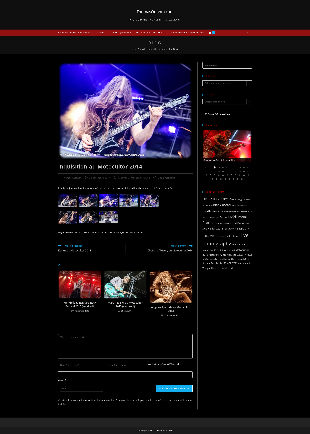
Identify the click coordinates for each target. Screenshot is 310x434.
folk (230, 217)
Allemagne (238, 199)
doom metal (227, 211)
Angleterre (207, 205)
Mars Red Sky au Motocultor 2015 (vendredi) (125, 304)
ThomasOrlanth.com (155, 11)
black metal (75, 232)
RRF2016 (233, 263)
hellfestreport (233, 236)
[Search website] (248, 33)
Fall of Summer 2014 (242, 211)
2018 (221, 199)
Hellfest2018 (208, 236)
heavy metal (228, 223)
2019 (228, 199)
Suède (247, 263)
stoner (241, 263)
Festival (122, 177)
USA (141, 232)
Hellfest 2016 (229, 229)
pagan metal (244, 254)
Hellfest (237, 223)
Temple (206, 268)
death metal (211, 211)
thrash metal (219, 268)
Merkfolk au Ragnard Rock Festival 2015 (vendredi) (80, 304)
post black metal (217, 259)
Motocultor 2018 (217, 254)
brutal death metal (239, 205)
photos (205, 258)
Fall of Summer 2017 (210, 217)
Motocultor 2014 (140, 177)
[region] (227, 156)
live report (239, 244)
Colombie (86, 232)
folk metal (239, 217)
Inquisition (97, 232)
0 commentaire (166, 177)
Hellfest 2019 (220, 236)
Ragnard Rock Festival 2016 (215, 263)
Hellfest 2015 (215, 228)
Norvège (231, 254)
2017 (213, 199)
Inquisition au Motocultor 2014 (163, 49)
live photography (112, 232)
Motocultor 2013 (210, 250)
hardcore (218, 223)
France (208, 222)
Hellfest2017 (242, 228)
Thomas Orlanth (71, 177)
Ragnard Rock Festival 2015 (236, 259)
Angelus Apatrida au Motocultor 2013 (171, 308)
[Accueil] (133, 49)
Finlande (223, 217)
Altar (247, 199)
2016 (206, 199)
